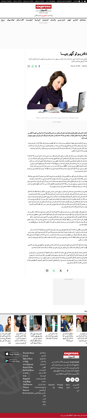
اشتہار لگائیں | (37, 16)
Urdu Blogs (27, 381)
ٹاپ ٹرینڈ (37, 20)
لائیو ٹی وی (44, 16)
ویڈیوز (44, 401)
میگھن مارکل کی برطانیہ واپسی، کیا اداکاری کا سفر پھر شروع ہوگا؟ (67, 337)
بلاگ (44, 396)
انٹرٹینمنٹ (29, 20)
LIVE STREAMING (50, 1)
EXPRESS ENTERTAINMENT (64, 1)
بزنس (44, 399)
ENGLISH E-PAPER (28, 1)
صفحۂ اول (83, 20)
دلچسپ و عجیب (41, 379)
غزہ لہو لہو (43, 358)
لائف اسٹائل (20, 20)
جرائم (44, 404)
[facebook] (67, 270)
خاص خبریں (61, 20)
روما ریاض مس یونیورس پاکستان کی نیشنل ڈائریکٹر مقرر (51, 336)
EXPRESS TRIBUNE (6, 1)
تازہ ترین (75, 20)
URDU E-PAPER (17, 1)
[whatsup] (53, 270)
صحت (44, 381)
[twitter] (60, 270)
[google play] (14, 361)
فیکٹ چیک (10, 20)
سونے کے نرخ (42, 384)
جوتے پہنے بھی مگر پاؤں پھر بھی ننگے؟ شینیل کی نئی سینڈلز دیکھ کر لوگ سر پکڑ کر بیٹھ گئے (36, 338)
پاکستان (53, 20)
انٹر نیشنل (45, 20)
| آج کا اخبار (50, 16)
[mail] (47, 270)
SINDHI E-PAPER (39, 1)
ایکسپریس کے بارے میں (76, 388)
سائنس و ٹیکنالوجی (40, 393)
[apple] (14, 354)
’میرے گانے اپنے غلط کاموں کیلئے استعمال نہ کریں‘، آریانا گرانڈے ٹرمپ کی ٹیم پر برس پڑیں (20, 338)
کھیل (69, 20)
